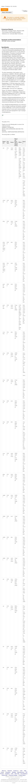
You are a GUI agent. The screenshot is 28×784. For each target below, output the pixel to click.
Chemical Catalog (13, 775)
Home (2, 6)
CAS (12, 773)
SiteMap (14, 772)
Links (21, 770)
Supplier (4, 9)
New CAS (17, 773)
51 (11, 6)
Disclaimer (8, 772)
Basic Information (6, 12)
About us (4, 770)
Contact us (15, 770)
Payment (10, 770)
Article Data (4, 775)
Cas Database (24, 773)
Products (8, 6)
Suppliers (7, 773)
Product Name (22, 775)
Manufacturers (20, 772)
